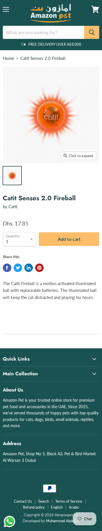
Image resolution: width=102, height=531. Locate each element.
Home (8, 58)
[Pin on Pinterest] (39, 268)
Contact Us (23, 501)
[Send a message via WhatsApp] (9, 521)
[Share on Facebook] (7, 268)
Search (43, 501)
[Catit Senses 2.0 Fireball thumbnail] (12, 176)
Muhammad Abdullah (63, 521)
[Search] (91, 32)
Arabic (74, 507)
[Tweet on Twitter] (18, 268)
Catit (12, 206)
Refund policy (34, 507)
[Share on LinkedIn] (28, 268)
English (57, 507)
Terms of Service (68, 501)
